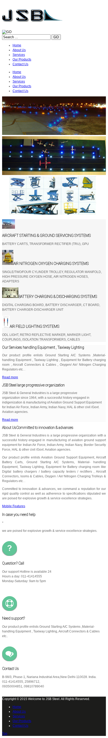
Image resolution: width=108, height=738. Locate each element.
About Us (19, 711)
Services (19, 716)
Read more (10, 377)
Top (4, 733)
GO (56, 37)
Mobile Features (13, 506)
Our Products (22, 721)
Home (17, 707)
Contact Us (20, 726)
